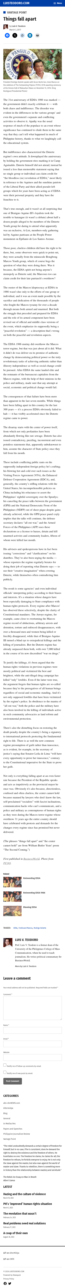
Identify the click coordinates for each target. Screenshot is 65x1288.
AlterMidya (14, 1253)
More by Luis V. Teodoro (25, 966)
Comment (7, 994)
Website (6, 1052)
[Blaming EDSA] (12, 911)
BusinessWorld (31, 858)
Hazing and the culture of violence (24, 1194)
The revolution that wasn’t (19, 1213)
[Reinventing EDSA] (12, 883)
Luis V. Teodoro (19, 26)
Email (6, 1039)
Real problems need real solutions (24, 1223)
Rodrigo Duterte (40, 928)
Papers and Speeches (12, 1129)
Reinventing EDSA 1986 (34, 892)
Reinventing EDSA (31, 878)
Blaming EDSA (30, 907)
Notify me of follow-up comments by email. (24, 1066)
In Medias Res (9, 1123)
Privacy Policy (8, 1279)
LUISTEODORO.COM (16, 3)
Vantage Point (17, 12)
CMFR (12, 1259)
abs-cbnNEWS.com (11, 1103)
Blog (5, 1113)
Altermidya (8, 1108)
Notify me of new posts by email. (20, 1073)
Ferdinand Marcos (25, 928)
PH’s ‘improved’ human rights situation (27, 1204)
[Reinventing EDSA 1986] (12, 897)
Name (6, 1025)
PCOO (7, 863)
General (6, 1118)
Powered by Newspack (12, 1275)
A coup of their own (15, 1233)
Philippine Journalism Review (16, 1134)
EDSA (15, 928)
